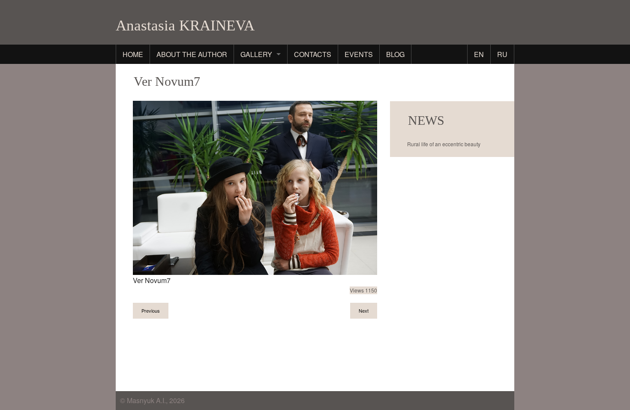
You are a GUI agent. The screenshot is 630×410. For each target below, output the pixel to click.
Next (364, 310)
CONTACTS (312, 54)
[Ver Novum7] (255, 187)
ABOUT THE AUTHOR (191, 54)
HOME (133, 54)
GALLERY (256, 54)
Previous (150, 310)
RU (502, 54)
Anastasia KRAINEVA (185, 25)
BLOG (395, 54)
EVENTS (359, 54)
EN (479, 54)
